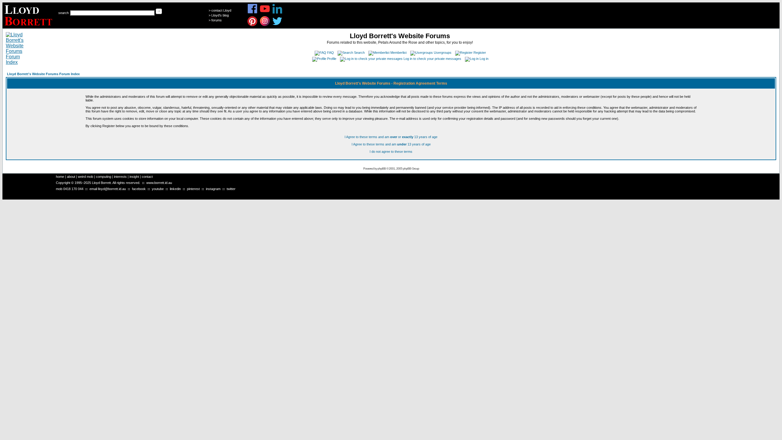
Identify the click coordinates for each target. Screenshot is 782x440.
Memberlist (398, 52)
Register (479, 52)
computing (103, 176)
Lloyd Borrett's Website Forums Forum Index (43, 74)
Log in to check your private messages (432, 59)
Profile (331, 59)
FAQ (330, 52)
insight (134, 176)
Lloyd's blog (220, 15)
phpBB (382, 168)
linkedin (175, 189)
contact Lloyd (221, 10)
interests (120, 176)
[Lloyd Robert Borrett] (29, 26)
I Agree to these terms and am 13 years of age (391, 144)
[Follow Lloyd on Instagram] (265, 25)
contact (147, 176)
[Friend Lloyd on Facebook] (252, 12)
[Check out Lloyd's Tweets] (277, 25)
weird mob (85, 176)
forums (216, 20)
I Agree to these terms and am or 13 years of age (391, 137)
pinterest (193, 189)
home (60, 176)
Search (359, 52)
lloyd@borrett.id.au (112, 189)
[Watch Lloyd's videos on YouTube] (265, 12)
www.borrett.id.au (159, 183)
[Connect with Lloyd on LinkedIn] (277, 12)
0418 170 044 (73, 189)
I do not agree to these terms (391, 151)
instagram (213, 189)
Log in (484, 59)
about (71, 176)
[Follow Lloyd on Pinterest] (252, 25)
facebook (139, 189)
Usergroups (442, 52)
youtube (158, 189)
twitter (231, 189)
